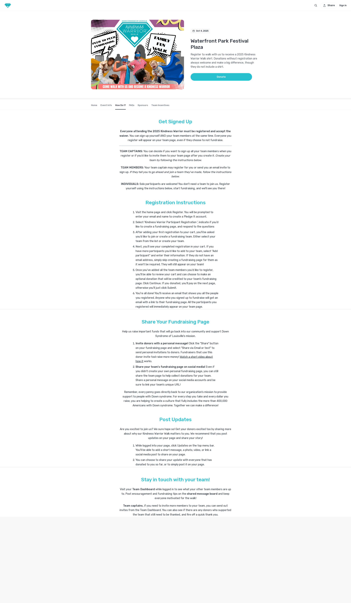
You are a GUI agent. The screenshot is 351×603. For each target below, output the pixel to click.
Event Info (106, 105)
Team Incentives (160, 105)
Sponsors (143, 105)
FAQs (131, 105)
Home (94, 105)
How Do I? (120, 105)
